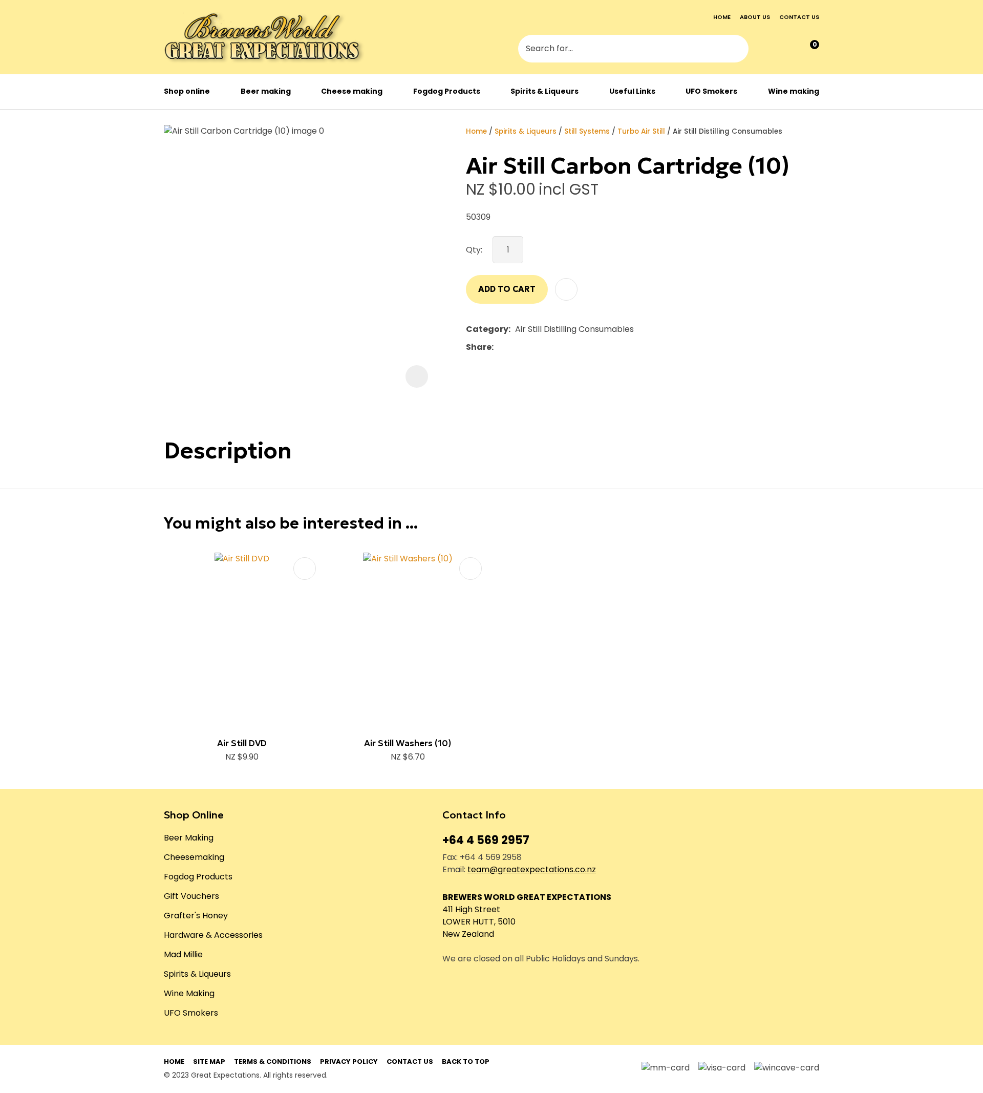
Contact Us (410, 1061)
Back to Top (465, 1061)
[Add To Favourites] (566, 289)
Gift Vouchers (191, 896)
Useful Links (632, 91)
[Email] (529, 347)
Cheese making (351, 91)
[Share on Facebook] (500, 347)
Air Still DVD (242, 743)
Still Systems (587, 131)
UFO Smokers (711, 91)
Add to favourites (304, 568)
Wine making (793, 91)
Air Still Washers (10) (407, 743)
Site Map (209, 1061)
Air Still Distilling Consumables (727, 131)
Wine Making (189, 993)
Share (479, 347)
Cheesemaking (194, 857)
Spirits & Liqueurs (544, 91)
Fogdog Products (446, 91)
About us (755, 17)
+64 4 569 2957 (485, 840)
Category (487, 329)
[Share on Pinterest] (545, 347)
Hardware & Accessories (213, 935)
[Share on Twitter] (513, 347)
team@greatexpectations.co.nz (531, 869)
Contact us (799, 17)
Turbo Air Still (641, 131)
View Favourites (787, 49)
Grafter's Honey (196, 915)
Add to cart (507, 289)
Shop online (187, 91)
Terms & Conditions (272, 1061)
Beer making (266, 91)
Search (736, 50)
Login (766, 50)
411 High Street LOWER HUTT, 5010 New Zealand (479, 921)
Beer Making (188, 838)
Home (722, 17)
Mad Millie (183, 954)
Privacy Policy (349, 1061)
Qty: (474, 250)
